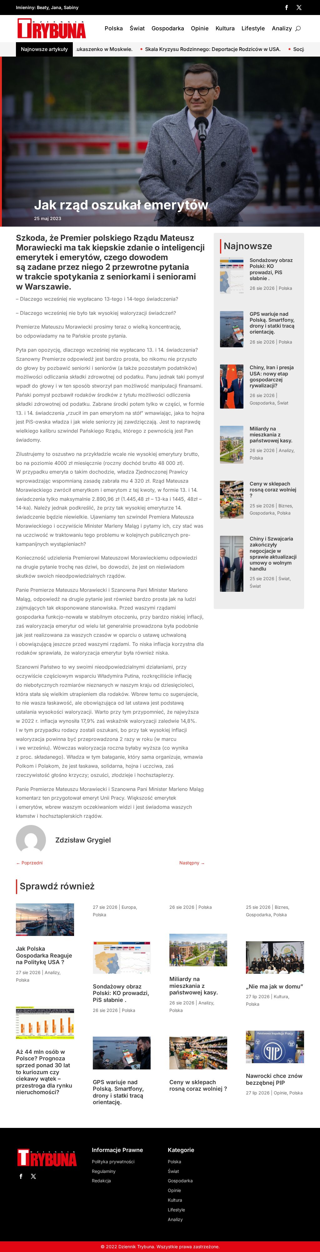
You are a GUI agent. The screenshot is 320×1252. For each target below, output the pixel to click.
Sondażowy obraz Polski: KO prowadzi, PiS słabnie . (271, 269)
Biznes (285, 505)
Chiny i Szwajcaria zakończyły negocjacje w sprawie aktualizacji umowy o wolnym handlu (273, 553)
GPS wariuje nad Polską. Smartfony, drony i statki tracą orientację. (272, 323)
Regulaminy (104, 1171)
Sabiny (71, 7)
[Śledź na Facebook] (287, 8)
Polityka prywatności (113, 1161)
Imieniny (25, 7)
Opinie (200, 28)
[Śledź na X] (299, 8)
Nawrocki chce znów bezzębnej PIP (274, 1079)
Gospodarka (168, 28)
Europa (129, 907)
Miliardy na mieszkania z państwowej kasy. (271, 434)
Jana (56, 7)
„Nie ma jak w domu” (274, 986)
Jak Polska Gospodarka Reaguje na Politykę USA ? (44, 955)
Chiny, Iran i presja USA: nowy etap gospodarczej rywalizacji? (272, 376)
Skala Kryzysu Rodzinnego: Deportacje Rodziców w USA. (164, 49)
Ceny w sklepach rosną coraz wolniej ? (273, 489)
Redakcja (101, 1180)
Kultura (225, 28)
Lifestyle (253, 28)
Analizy (282, 28)
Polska (114, 28)
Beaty (42, 7)
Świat (137, 28)
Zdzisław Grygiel (83, 840)
